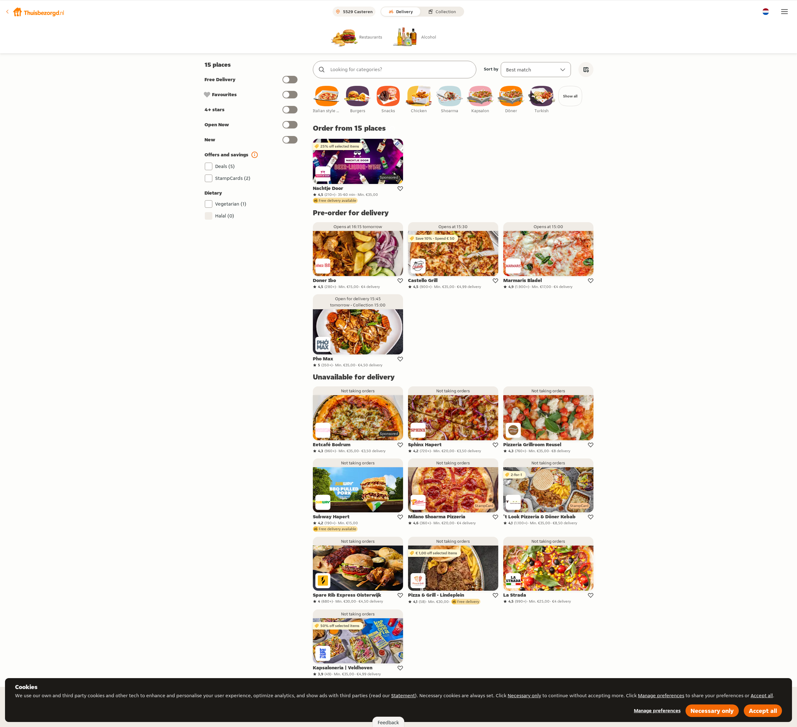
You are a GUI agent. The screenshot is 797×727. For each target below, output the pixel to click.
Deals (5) (225, 166)
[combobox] (400, 69)
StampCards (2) (233, 178)
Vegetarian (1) (230, 204)
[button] (35, 12)
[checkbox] (327, 100)
